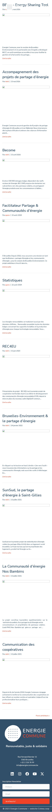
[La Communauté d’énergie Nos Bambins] (26, 598)
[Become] (26, 168)
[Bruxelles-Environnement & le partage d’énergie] (26, 445)
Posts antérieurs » (43, 716)
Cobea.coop (43, 808)
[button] (45, 6)
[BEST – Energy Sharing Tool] (26, 28)
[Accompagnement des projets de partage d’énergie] (26, 103)
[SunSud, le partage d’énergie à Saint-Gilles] (26, 520)
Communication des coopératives (18, 647)
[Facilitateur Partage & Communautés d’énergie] (26, 235)
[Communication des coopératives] (26, 673)
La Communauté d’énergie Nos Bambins (23, 569)
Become (8, 150)
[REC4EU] (26, 371)
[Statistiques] (26, 303)
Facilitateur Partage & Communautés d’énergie (22, 208)
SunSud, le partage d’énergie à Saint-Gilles (21, 493)
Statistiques (12, 280)
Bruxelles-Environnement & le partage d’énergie (25, 418)
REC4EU (9, 346)
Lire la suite (6, 58)
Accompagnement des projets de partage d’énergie (25, 74)
